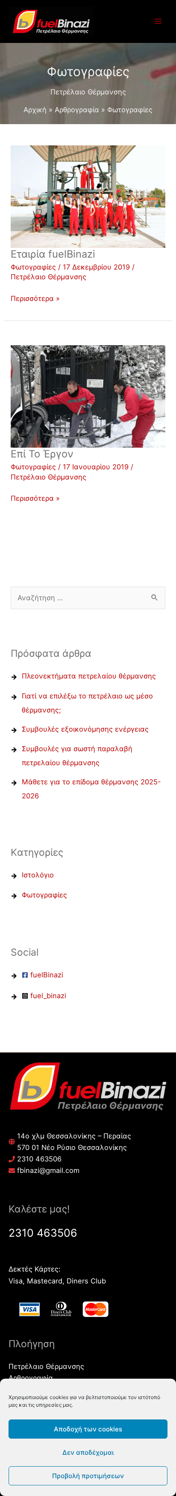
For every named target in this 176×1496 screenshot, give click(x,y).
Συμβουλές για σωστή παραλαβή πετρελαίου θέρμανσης (77, 755)
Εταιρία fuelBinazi (53, 254)
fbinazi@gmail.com (48, 1170)
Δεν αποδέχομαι (88, 1452)
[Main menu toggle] (157, 21)
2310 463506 (39, 1159)
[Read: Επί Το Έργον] (88, 396)
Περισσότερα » (35, 298)
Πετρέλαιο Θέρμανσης (48, 277)
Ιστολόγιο (38, 875)
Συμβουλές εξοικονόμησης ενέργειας (85, 729)
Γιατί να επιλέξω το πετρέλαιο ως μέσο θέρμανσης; (87, 703)
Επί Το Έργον (42, 454)
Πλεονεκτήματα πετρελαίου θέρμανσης (89, 676)
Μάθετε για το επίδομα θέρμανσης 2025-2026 (91, 789)
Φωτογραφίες (33, 267)
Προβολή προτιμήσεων (88, 1476)
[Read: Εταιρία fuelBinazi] (88, 196)
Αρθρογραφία (31, 1378)
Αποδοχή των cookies (88, 1429)
